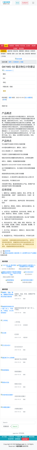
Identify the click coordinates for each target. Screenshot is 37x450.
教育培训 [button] (33, 53)
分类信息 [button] (3, 51)
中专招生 (21, 433)
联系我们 (25, 437)
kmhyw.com (20, 444)
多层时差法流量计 (20, 396)
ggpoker (15, 433)
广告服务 (18, 437)
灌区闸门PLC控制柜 (21, 359)
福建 (10, 97)
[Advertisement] (18, 25)
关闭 (4, 99)
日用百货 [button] (32, 51)
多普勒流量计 (19, 409)
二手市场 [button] (3, 56)
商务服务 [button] (3, 53)
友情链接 (17, 439)
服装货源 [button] (10, 51)
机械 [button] (20, 53)
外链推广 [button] (15, 48)
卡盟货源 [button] (8, 53)
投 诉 (4, 91)
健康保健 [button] (21, 51)
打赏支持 (11, 437)
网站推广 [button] (34, 45)
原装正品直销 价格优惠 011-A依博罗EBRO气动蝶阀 (20, 253)
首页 (10, 62)
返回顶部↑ (25, 439)
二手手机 (17, 322)
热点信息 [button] (22, 45)
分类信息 (16, 62)
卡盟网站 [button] (17, 45)
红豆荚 (17, 334)
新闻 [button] (6, 45)
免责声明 (11, 439)
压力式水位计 (19, 347)
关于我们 (4, 437)
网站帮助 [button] (21, 48)
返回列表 (7, 251)
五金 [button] (16, 53)
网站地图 (31, 437)
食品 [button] (23, 53)
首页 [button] (2, 45)
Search (15, 426)
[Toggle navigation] (33, 3)
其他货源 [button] (27, 53)
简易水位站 (18, 384)
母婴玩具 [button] (27, 51)
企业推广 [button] (28, 45)
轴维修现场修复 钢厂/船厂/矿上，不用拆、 (25, 308)
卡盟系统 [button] (11, 45)
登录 (17, 3)
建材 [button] (13, 53)
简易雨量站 (18, 371)
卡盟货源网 (18, 446)
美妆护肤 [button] (15, 51)
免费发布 (25, 3)
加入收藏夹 (28, 97)
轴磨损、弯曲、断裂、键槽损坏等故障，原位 (25, 294)
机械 (21, 62)
